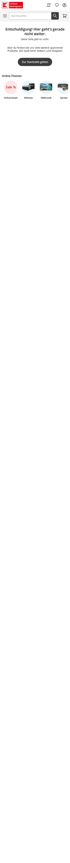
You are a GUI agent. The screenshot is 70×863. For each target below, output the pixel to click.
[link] (48, 5)
